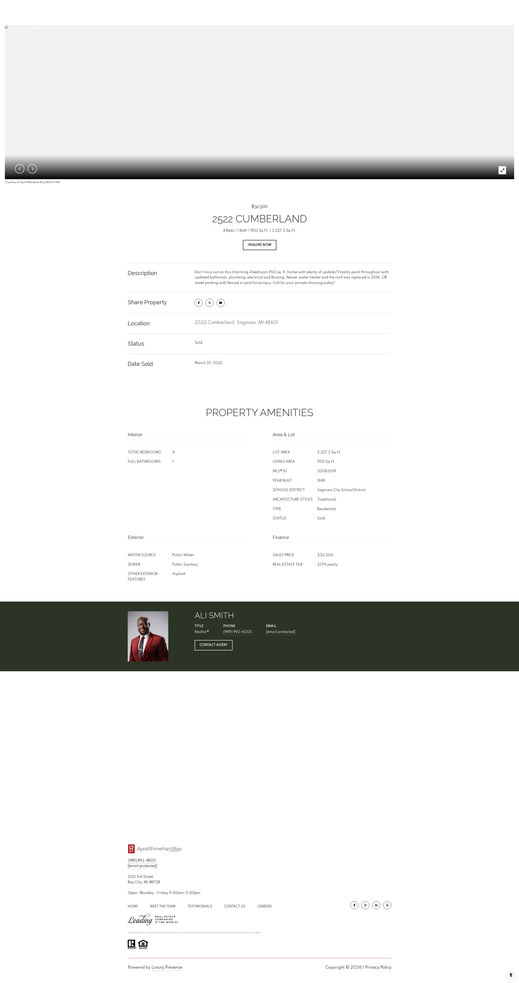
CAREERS (264, 906)
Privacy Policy (378, 968)
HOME (133, 906)
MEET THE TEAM (163, 906)
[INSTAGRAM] (365, 905)
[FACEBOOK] (354, 905)
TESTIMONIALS (200, 906)
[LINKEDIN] (376, 905)
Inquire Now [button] (259, 245)
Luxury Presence (166, 968)
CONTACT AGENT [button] (213, 645)
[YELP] (387, 905)
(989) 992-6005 (237, 632)
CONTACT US (234, 906)
